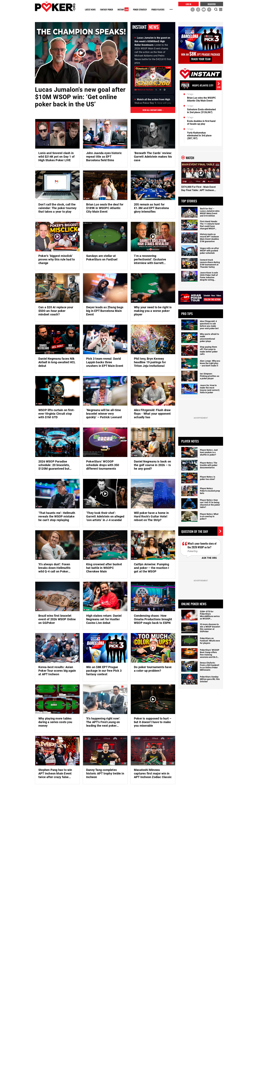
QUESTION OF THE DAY (194, 531)
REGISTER (212, 4)
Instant (123, 9)
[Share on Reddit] (164, 89)
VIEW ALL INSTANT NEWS (153, 110)
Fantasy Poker (106, 9)
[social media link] (193, 9)
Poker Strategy (140, 9)
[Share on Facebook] (160, 89)
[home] (55, 7)
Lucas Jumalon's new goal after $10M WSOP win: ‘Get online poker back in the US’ (80, 97)
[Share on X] (156, 89)
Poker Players (157, 9)
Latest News (90, 9)
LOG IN (188, 4)
